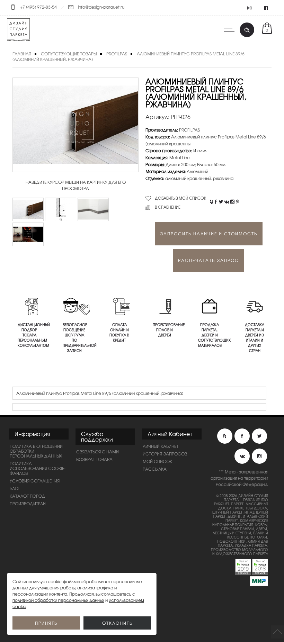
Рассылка (155, 469)
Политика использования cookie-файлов (37, 468)
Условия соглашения (35, 481)
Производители (28, 503)
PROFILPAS (116, 54)
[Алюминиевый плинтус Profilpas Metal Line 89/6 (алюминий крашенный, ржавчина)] (28, 209)
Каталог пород (27, 496)
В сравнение (167, 207)
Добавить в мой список (180, 198)
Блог (15, 488)
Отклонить (117, 623)
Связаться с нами (97, 452)
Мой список (157, 461)
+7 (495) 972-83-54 (38, 7)
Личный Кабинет (160, 446)
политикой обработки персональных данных (58, 600)
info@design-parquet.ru (101, 7)
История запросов (165, 454)
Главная (21, 54)
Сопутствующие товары (69, 54)
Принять (46, 623)
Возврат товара (94, 459)
